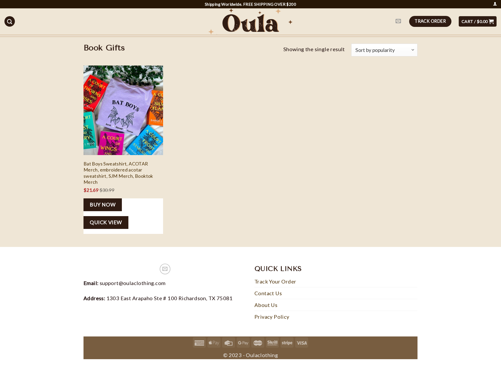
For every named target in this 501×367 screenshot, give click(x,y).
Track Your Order (275, 281)
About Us (265, 305)
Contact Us (268, 293)
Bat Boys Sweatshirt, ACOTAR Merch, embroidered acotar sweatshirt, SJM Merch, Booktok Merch (118, 173)
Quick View (106, 222)
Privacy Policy (271, 316)
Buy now (103, 205)
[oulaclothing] (250, 21)
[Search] (9, 21)
